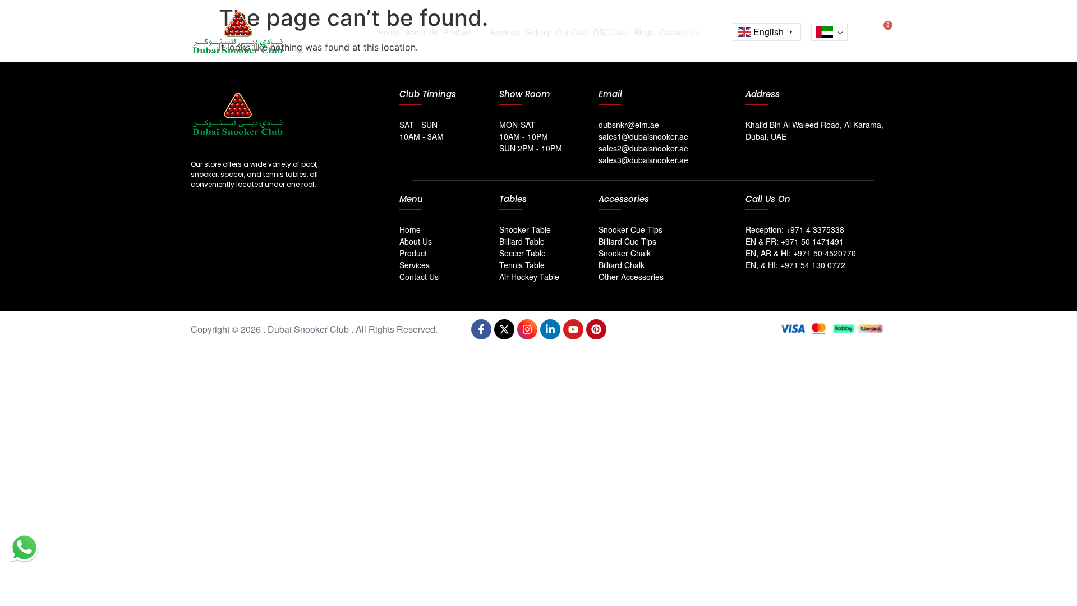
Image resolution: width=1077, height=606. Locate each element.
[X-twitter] (504, 329)
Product (457, 32)
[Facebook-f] (481, 329)
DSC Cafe (611, 32)
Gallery (537, 32)
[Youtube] (573, 329)
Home (388, 32)
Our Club (572, 32)
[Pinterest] (596, 329)
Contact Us (679, 32)
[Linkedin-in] (550, 329)
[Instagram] (527, 329)
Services (504, 32)
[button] (862, 29)
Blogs (644, 32)
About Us (421, 32)
